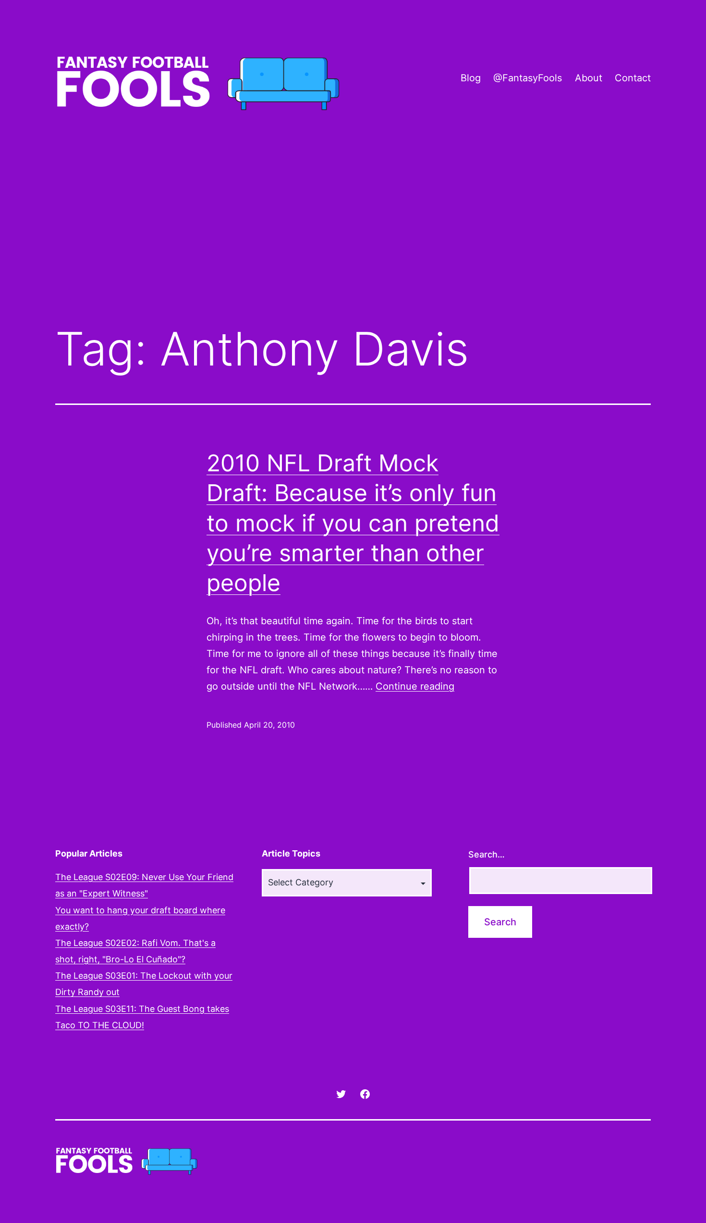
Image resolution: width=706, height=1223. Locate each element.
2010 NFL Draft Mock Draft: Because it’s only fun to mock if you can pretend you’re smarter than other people (353, 523)
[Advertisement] (353, 237)
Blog (471, 78)
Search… (486, 854)
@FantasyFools (527, 78)
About (588, 78)
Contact (633, 78)
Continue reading (415, 686)
